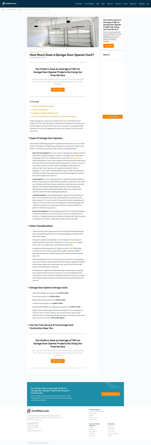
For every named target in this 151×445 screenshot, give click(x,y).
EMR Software (92, 413)
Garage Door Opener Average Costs (45, 113)
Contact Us (111, 426)
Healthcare (133, 3)
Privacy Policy (111, 432)
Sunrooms (91, 433)
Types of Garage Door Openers (43, 106)
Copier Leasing (93, 419)
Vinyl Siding (92, 429)
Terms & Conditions (113, 434)
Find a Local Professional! (111, 394)
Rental (126, 3)
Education (110, 3)
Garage (20, 9)
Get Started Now (58, 90)
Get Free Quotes (113, 117)
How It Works (111, 430)
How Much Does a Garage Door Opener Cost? (37, 9)
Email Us (29, 429)
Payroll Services (93, 417)
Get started (108, 46)
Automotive (78, 3)
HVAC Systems (93, 431)
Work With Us (111, 428)
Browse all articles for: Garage (39, 52)
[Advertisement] (112, 86)
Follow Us (110, 436)
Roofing (91, 427)
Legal (102, 3)
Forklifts (91, 415)
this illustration (75, 158)
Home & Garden (89, 3)
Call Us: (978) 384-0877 (34, 431)
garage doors (72, 242)
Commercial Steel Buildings (96, 411)
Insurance (118, 3)
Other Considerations (40, 110)
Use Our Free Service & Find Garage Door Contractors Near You (54, 117)
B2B (97, 3)
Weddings (142, 3)
